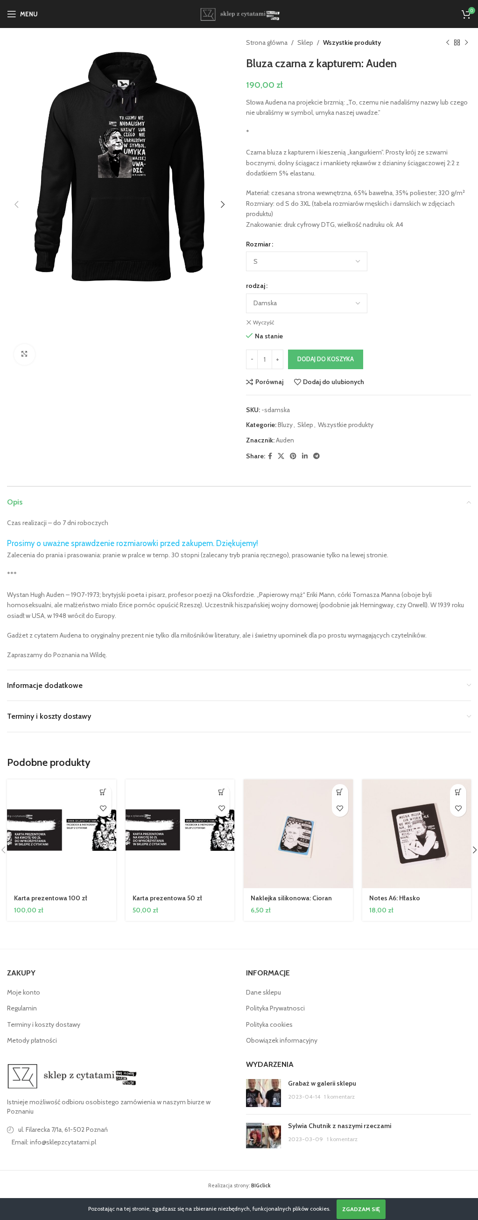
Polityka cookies (269, 1024)
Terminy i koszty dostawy (43, 1024)
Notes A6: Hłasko (394, 898)
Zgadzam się (361, 1209)
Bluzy (285, 425)
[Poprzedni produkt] (447, 42)
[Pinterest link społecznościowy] (293, 456)
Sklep (305, 42)
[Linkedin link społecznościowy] (304, 456)
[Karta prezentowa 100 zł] (61, 834)
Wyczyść (263, 322)
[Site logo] (238, 13)
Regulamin (22, 1008)
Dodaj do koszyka (325, 359)
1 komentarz (339, 1096)
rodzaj (255, 285)
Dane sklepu (263, 992)
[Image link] (72, 1075)
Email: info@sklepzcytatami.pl (54, 1142)
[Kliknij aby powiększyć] (24, 354)
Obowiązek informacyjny (281, 1040)
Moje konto (23, 992)
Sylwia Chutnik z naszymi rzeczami (339, 1126)
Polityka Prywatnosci (275, 1008)
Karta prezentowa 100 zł (50, 898)
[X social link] (281, 456)
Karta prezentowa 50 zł (167, 898)
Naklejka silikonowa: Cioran (291, 898)
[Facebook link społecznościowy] (270, 456)
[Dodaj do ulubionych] (103, 808)
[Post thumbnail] (263, 1093)
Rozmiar (258, 244)
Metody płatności (32, 1040)
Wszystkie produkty (352, 42)
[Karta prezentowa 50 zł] (180, 834)
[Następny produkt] (466, 42)
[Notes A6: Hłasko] (416, 834)
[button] (16, 204)
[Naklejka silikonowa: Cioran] (298, 834)
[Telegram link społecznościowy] (316, 456)
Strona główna (267, 42)
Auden (285, 440)
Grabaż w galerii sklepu (322, 1083)
